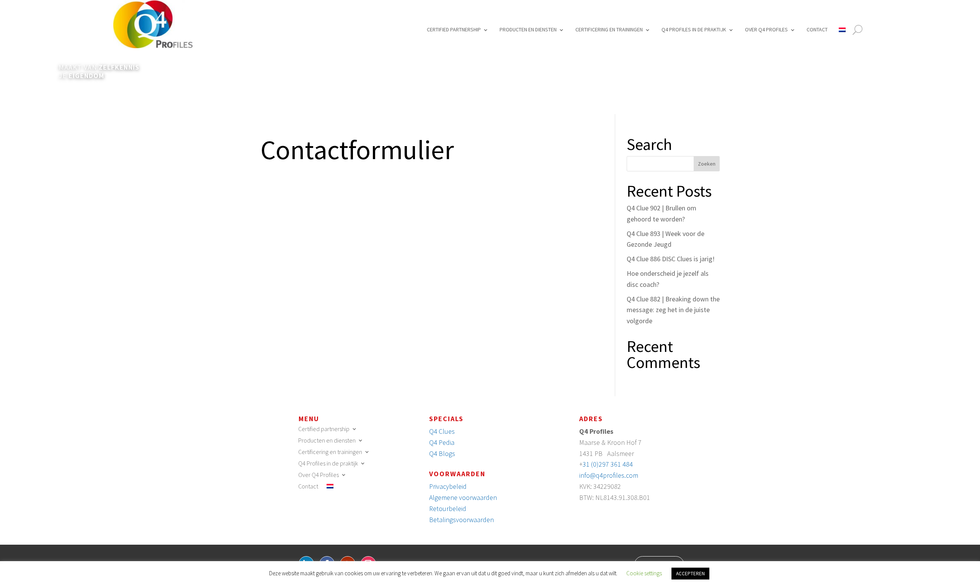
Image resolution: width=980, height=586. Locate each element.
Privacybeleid (448, 486)
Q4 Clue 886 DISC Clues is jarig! (671, 258)
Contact (817, 29)
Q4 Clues (442, 431)
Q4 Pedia (441, 442)
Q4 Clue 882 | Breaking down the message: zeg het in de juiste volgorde (673, 310)
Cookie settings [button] (644, 573)
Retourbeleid (447, 508)
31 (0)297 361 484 (608, 464)
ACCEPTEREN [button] (690, 573)
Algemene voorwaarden (463, 497)
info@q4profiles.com (608, 475)
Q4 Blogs (442, 453)
